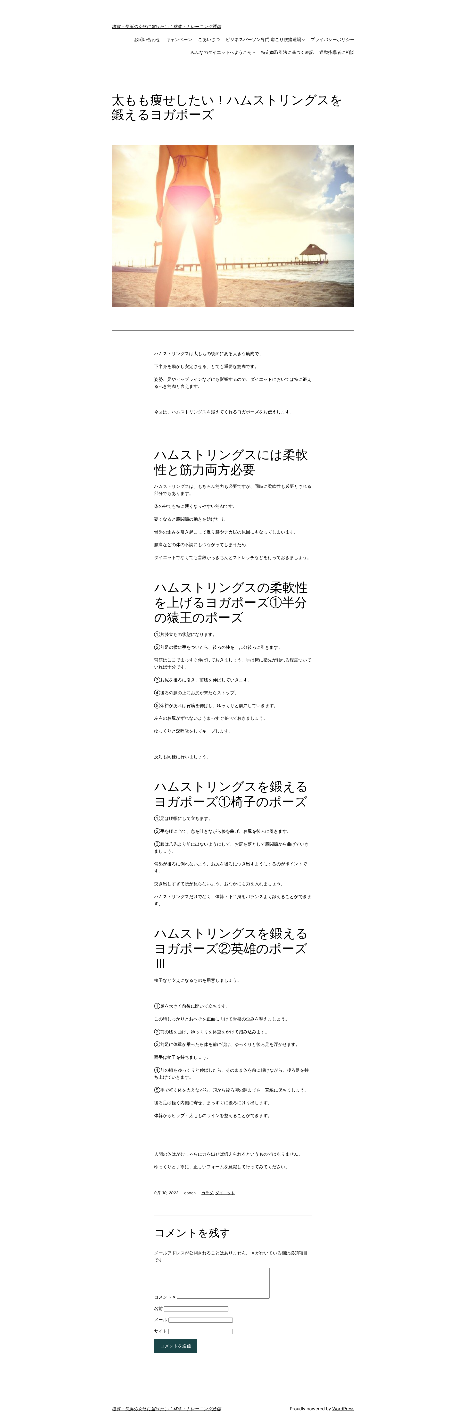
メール (160, 1319)
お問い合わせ (147, 39)
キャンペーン (179, 39)
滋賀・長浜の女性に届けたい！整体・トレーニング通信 (166, 26)
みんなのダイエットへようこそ (221, 52)
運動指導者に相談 (336, 52)
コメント (164, 1297)
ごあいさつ (209, 39)
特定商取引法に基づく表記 (287, 52)
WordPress (343, 1408)
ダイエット (225, 1192)
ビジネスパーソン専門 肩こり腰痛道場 (263, 39)
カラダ (207, 1192)
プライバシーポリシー (332, 39)
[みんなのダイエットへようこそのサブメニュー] (254, 52)
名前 (158, 1308)
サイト (160, 1331)
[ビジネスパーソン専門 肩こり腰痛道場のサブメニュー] (303, 39)
